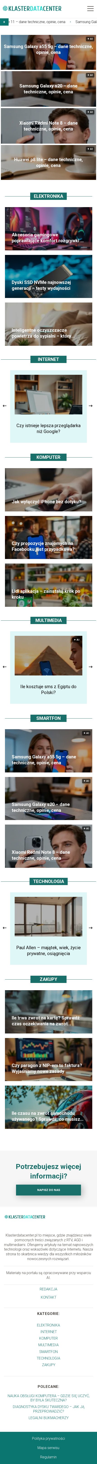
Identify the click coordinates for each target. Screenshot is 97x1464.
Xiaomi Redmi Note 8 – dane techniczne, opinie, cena (48, 126)
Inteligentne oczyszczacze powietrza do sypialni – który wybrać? (41, 333)
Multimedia (48, 620)
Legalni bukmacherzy (49, 1418)
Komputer (48, 457)
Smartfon (48, 718)
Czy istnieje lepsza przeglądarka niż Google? (48, 428)
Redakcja (48, 1289)
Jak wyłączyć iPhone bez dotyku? (46, 501)
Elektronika (48, 196)
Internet (48, 359)
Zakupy (48, 979)
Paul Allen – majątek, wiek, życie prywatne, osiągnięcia (48, 950)
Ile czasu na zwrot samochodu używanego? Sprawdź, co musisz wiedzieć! (46, 1116)
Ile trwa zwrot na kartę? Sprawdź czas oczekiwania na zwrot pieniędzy (46, 1021)
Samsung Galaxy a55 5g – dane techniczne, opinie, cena (48, 49)
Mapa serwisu (48, 1448)
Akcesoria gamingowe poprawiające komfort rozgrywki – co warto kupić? (47, 238)
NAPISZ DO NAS (48, 1190)
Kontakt (48, 1297)
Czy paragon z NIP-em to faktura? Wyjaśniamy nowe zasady (47, 1068)
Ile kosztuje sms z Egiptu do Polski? (48, 689)
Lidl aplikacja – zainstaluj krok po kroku (46, 594)
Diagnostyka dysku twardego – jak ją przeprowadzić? (48, 1409)
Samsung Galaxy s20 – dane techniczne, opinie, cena (48, 88)
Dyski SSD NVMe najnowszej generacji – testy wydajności (41, 285)
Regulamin (48, 1457)
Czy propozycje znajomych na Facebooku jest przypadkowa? (43, 546)
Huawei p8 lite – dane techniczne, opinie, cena (48, 162)
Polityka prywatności (48, 1438)
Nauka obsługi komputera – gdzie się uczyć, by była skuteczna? (49, 1398)
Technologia (48, 881)
